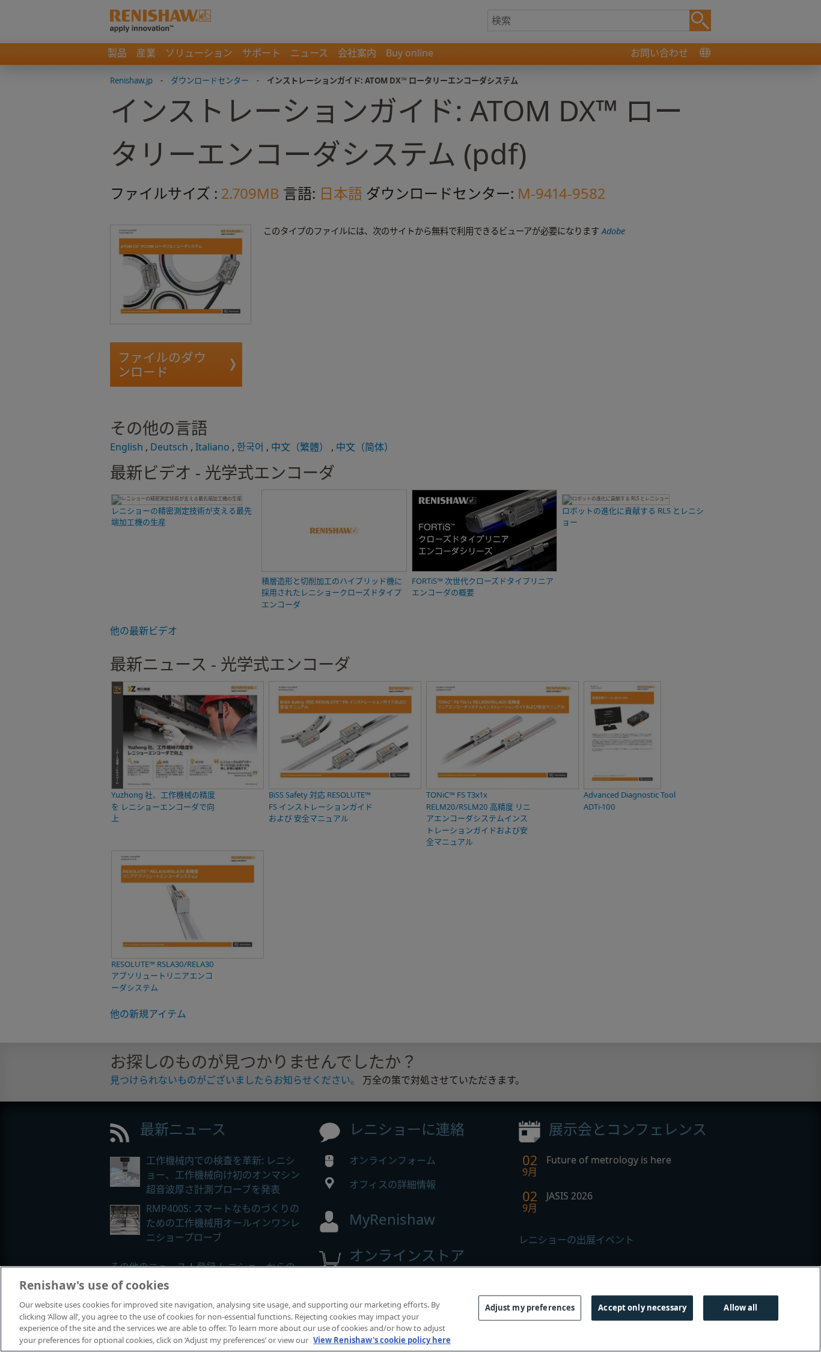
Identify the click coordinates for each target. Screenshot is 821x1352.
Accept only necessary (642, 1307)
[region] (410, 1309)
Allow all (740, 1307)
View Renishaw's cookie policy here (382, 1339)
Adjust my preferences (530, 1307)
